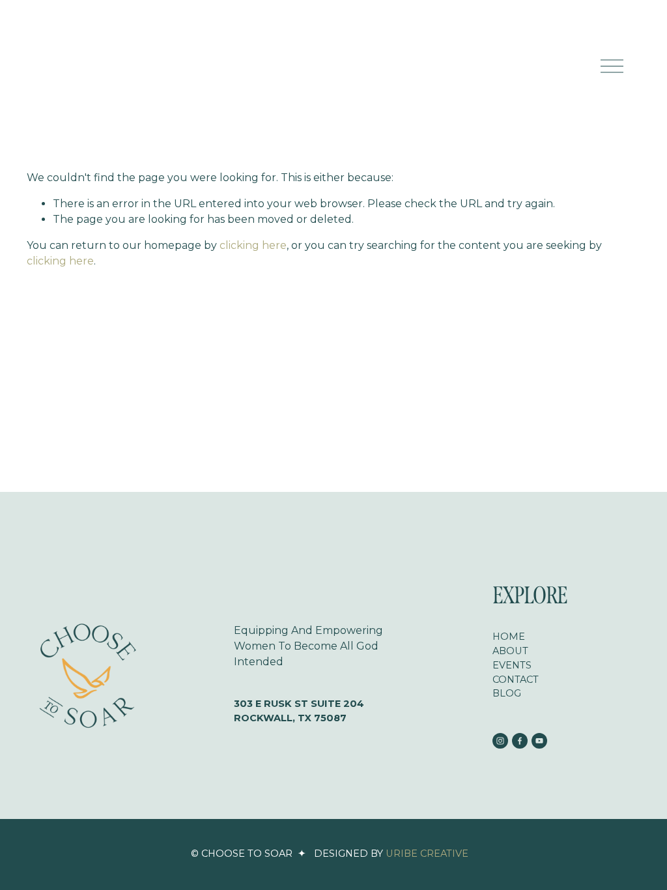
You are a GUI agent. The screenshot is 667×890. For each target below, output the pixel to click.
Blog (506, 693)
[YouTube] (539, 741)
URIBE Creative (427, 853)
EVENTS (512, 665)
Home (508, 636)
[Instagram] (500, 741)
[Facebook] (520, 741)
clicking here (253, 245)
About (510, 651)
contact (515, 679)
